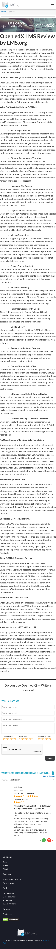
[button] (52, 3)
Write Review (49, 776)
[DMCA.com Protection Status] (11, 920)
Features (23, 737)
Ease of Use (8, 737)
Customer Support (43, 737)
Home (3, 12)
